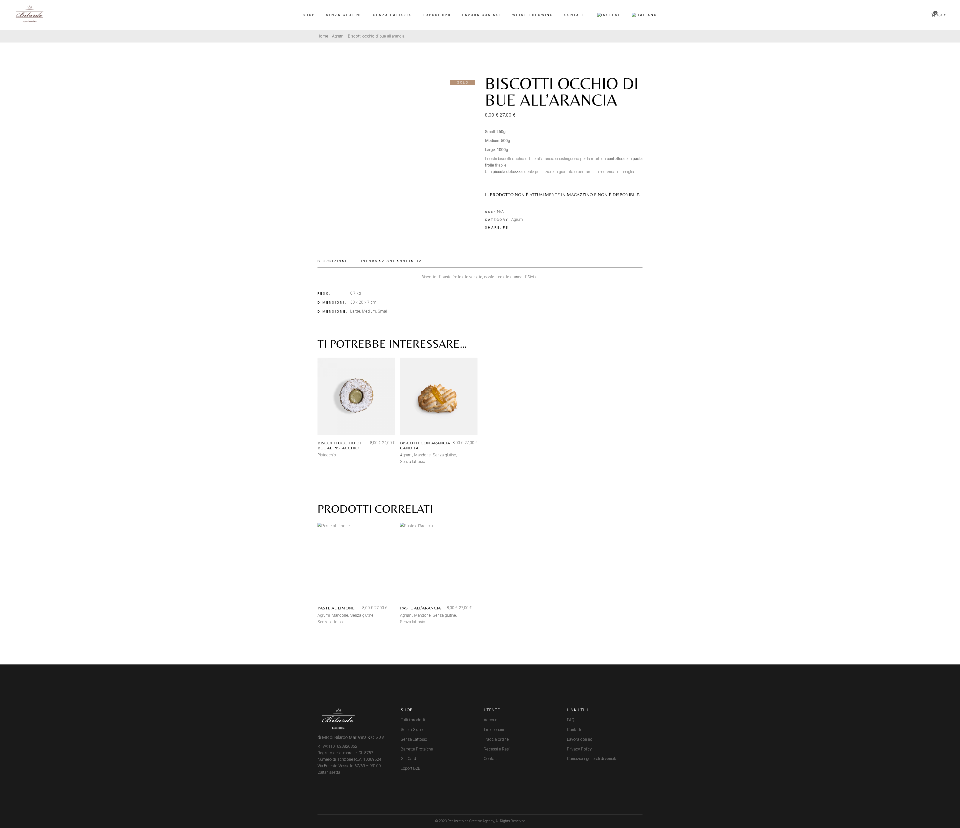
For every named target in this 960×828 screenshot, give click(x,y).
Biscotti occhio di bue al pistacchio (339, 445)
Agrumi (517, 219)
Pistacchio (327, 455)
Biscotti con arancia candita (425, 445)
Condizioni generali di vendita (592, 758)
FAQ (570, 719)
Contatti (491, 758)
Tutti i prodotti (413, 719)
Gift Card (408, 758)
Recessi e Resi (497, 749)
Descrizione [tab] (333, 261)
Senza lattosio (412, 461)
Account (491, 719)
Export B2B (410, 768)
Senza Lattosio (414, 739)
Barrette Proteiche (417, 749)
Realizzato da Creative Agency (471, 821)
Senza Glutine (412, 729)
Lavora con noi (580, 739)
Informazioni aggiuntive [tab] (392, 261)
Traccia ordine (496, 739)
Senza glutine (444, 455)
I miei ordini (494, 729)
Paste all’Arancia (420, 607)
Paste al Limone (336, 607)
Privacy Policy (579, 749)
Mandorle (422, 455)
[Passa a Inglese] (608, 15)
